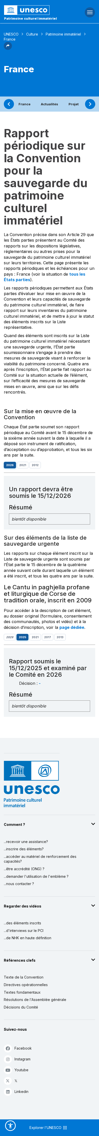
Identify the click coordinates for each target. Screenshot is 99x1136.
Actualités (49, 104)
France (24, 104)
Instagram (22, 1059)
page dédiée (71, 627)
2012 (35, 465)
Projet (74, 104)
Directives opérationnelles (26, 985)
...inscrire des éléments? (24, 849)
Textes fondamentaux (22, 992)
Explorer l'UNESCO (45, 1127)
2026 (10, 465)
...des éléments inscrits (22, 923)
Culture (32, 34)
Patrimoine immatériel (63, 34)
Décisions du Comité (21, 1007)
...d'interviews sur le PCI (23, 930)
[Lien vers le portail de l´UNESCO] (33, 10)
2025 (22, 637)
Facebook (23, 1048)
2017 (47, 637)
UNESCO (11, 34)
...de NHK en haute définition (27, 938)
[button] (8, 48)
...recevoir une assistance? (26, 841)
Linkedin (21, 1091)
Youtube (21, 1070)
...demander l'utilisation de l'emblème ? (36, 876)
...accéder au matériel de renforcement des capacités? (40, 859)
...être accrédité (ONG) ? (24, 869)
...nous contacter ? (19, 884)
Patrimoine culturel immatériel (30, 18)
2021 (22, 465)
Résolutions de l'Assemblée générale (35, 999)
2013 (60, 637)
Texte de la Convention (23, 977)
